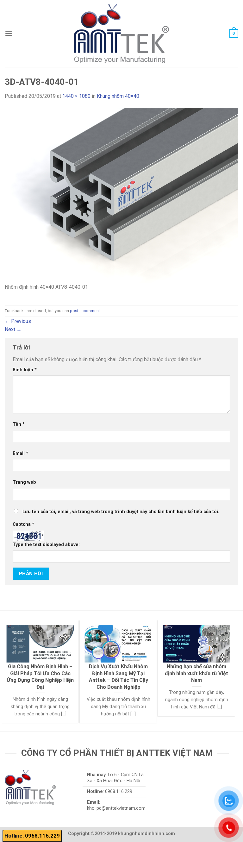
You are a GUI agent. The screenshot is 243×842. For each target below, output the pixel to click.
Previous (18, 321)
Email (20, 453)
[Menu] (8, 33)
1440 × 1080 (76, 96)
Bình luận (25, 370)
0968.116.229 (42, 836)
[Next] (223, 660)
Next (13, 329)
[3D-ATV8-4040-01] (121, 195)
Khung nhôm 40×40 (118, 96)
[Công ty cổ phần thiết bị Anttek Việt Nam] (121, 33)
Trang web (24, 482)
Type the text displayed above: (46, 544)
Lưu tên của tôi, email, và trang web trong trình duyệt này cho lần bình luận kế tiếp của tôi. (120, 511)
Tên (19, 424)
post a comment (85, 310)
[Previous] (13, 660)
